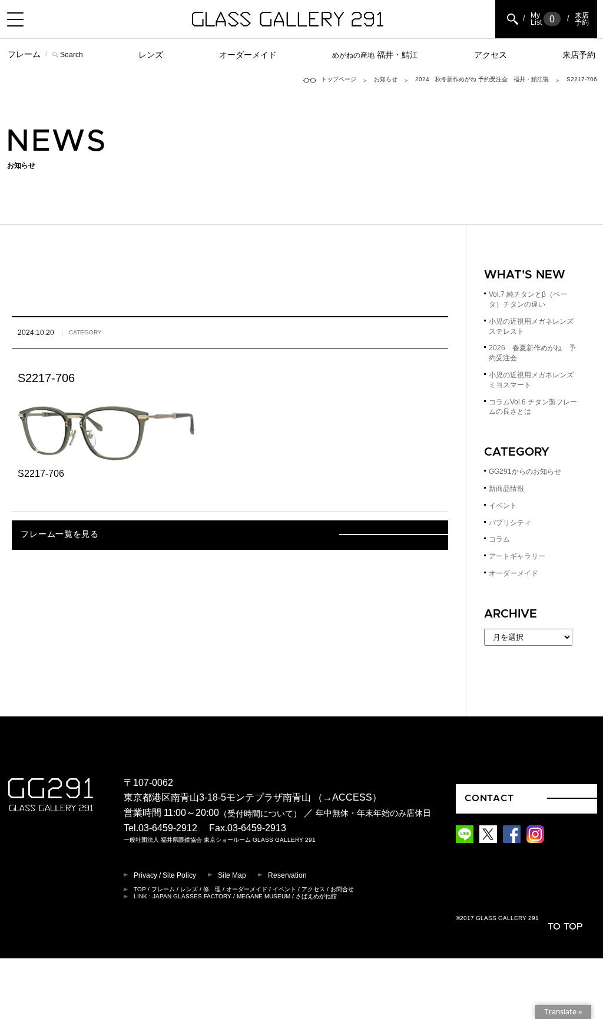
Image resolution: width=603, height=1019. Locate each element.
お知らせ (385, 79)
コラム (499, 539)
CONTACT (489, 798)
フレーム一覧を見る (59, 534)
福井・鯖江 (375, 54)
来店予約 (578, 54)
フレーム (24, 54)
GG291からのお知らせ (525, 471)
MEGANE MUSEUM (263, 896)
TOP (140, 889)
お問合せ (342, 889)
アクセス (490, 54)
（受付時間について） (260, 813)
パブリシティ (510, 523)
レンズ (150, 54)
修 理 (212, 889)
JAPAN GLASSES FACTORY (192, 896)
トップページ (338, 79)
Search (71, 55)
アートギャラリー (517, 556)
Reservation (287, 875)
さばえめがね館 (316, 896)
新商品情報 (506, 488)
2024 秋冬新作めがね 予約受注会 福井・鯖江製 (482, 79)
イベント (503, 506)
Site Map (232, 875)
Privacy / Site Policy (165, 875)
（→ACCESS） (347, 797)
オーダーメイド (248, 54)
